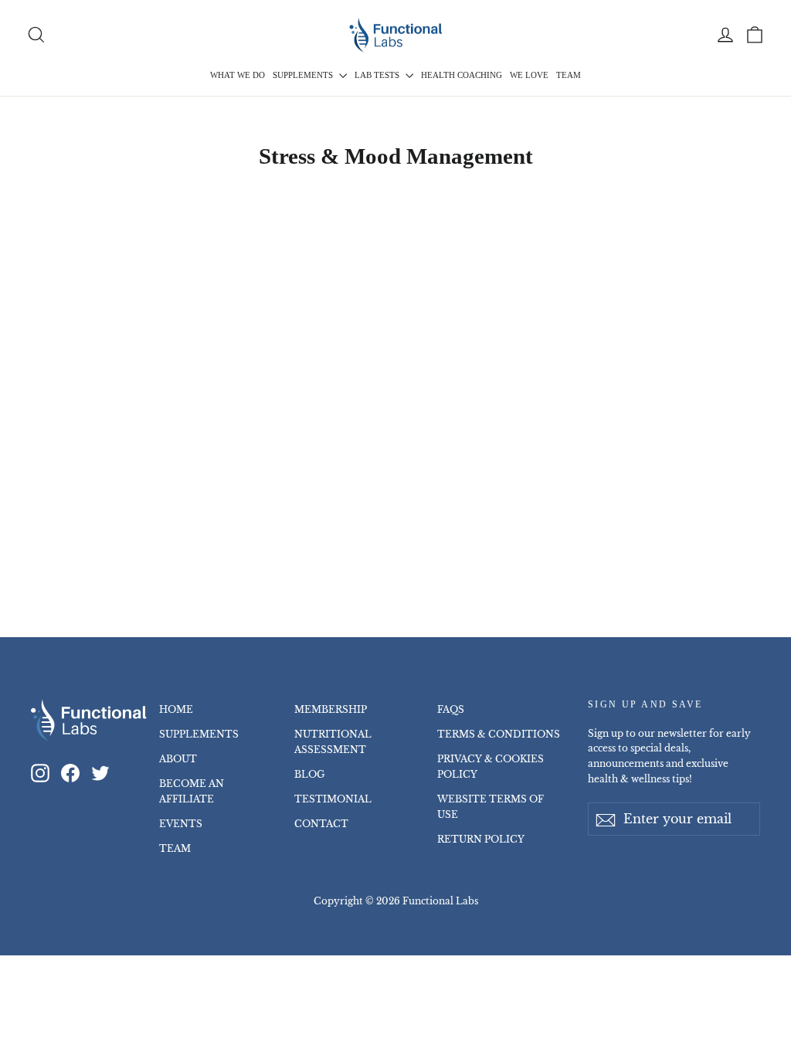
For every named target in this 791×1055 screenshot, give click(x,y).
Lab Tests (378, 75)
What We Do (237, 75)
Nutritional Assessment (333, 741)
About (178, 759)
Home (176, 709)
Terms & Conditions (498, 734)
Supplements (304, 75)
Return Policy (481, 839)
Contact (321, 823)
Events (180, 823)
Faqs (450, 709)
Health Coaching (461, 75)
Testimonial (333, 799)
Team (568, 75)
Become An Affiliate (191, 791)
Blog (309, 774)
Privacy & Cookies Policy (490, 766)
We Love (529, 75)
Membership (330, 709)
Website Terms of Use (490, 806)
